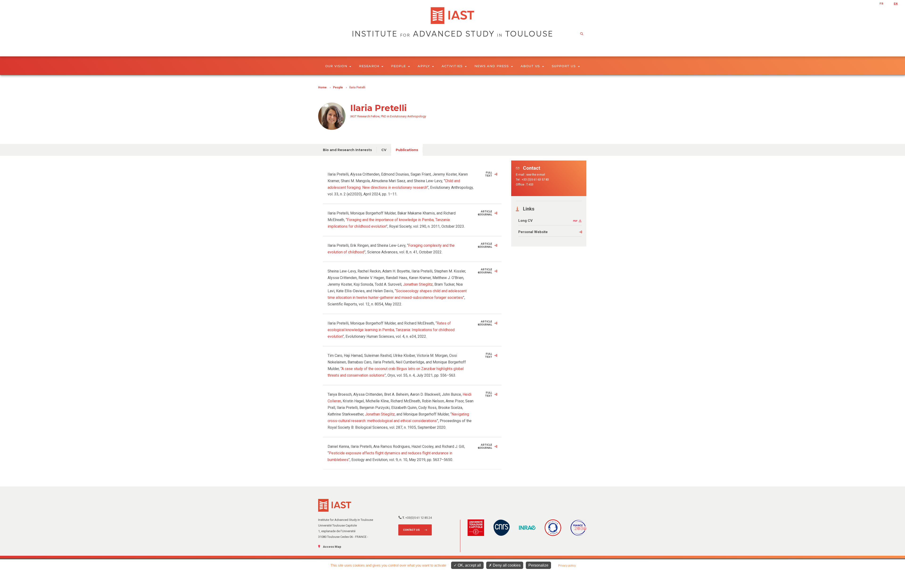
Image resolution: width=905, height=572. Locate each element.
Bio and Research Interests (347, 150)
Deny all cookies (506, 565)
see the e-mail (535, 174)
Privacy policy (567, 565)
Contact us (411, 529)
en (896, 3)
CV (383, 150)
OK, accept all (469, 565)
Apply (424, 66)
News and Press (491, 66)
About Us (530, 66)
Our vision (336, 66)
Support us (564, 66)
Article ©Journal (485, 213)
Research (369, 66)
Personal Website (533, 232)
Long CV (525, 220)
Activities (452, 66)
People (398, 66)
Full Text (488, 174)
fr (882, 3)
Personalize (538, 565)
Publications (407, 150)
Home (322, 87)
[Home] (452, 15)
